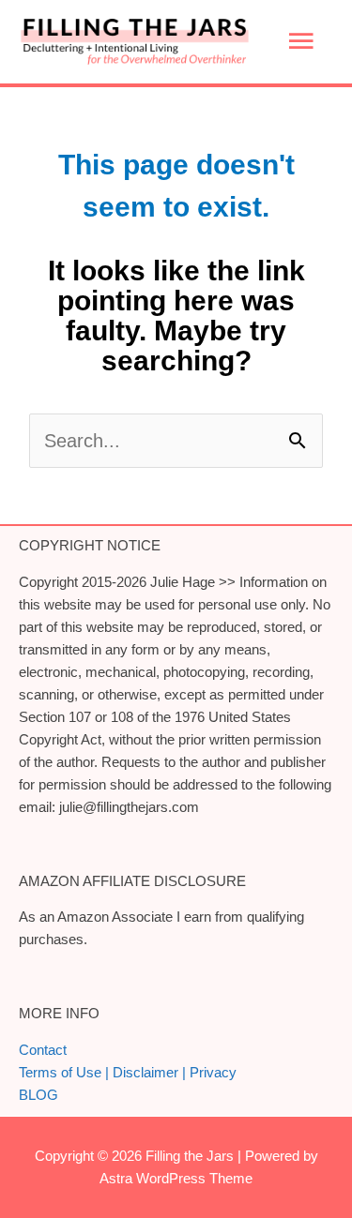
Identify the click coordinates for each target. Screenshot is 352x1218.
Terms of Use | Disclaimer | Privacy (128, 1072)
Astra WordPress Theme (176, 1178)
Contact (43, 1050)
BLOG (38, 1095)
